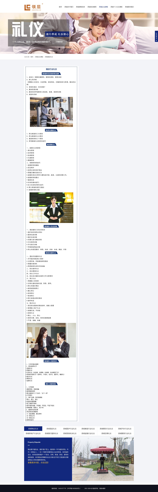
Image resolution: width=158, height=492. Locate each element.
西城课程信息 (80, 7)
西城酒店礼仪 (49, 57)
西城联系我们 (129, 7)
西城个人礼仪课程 (116, 7)
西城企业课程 (103, 7)
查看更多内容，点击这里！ (39, 462)
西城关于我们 (69, 7)
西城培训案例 (92, 7)
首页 (60, 7)
